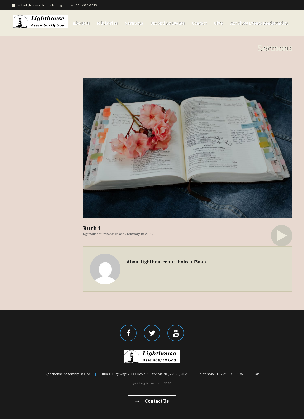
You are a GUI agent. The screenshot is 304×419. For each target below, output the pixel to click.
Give (218, 23)
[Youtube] (175, 333)
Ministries (107, 23)
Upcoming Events (167, 23)
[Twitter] (152, 333)
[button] (281, 235)
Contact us (156, 401)
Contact (199, 23)
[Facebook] (128, 333)
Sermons (134, 23)
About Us (81, 23)
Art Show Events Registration (259, 23)
